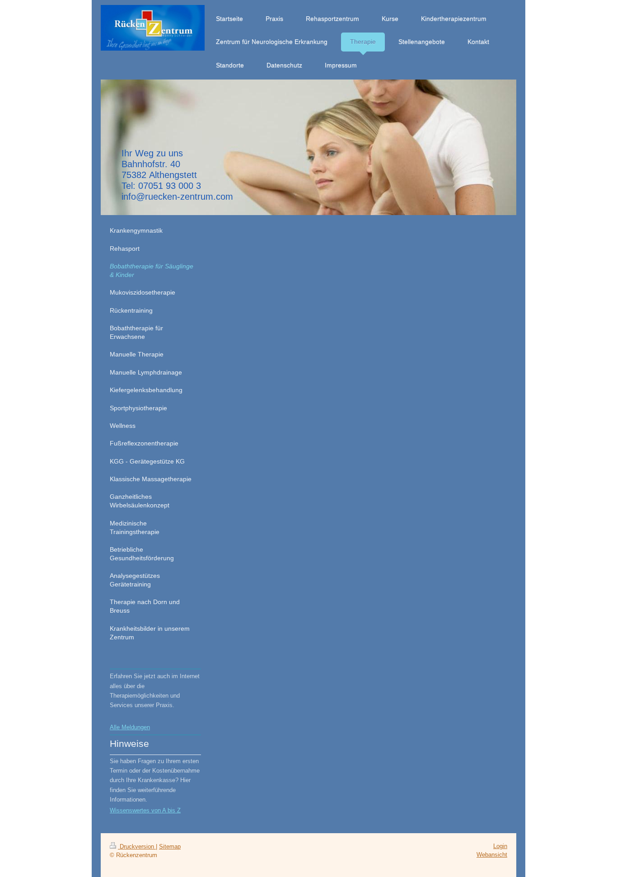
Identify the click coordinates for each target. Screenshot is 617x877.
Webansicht (492, 854)
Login (500, 846)
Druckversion (137, 846)
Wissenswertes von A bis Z (145, 810)
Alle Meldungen (130, 727)
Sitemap (170, 846)
